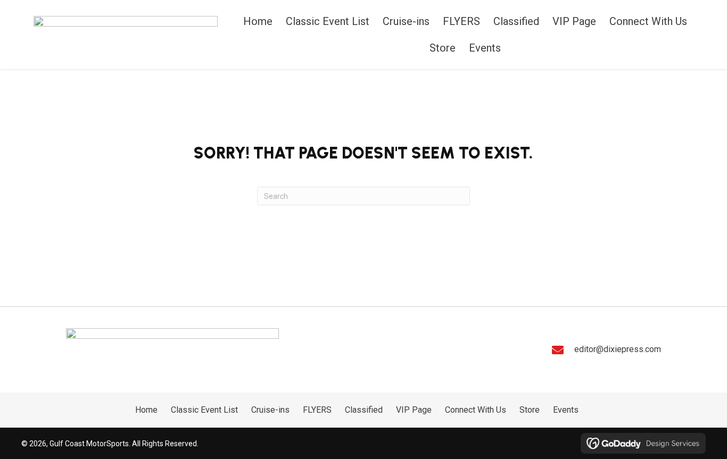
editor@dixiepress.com (617, 349)
